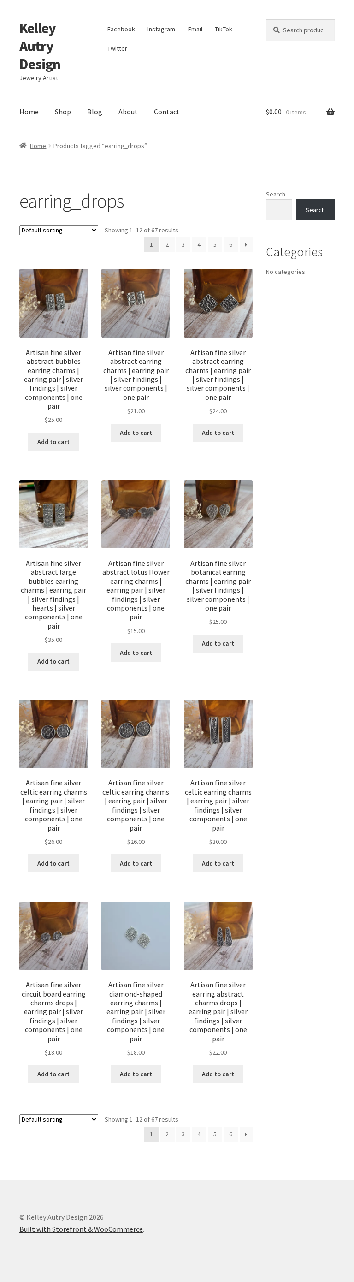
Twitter (117, 48)
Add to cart (53, 442)
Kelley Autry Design (39, 46)
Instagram (161, 29)
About (128, 111)
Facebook (121, 29)
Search (275, 194)
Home (29, 111)
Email (195, 29)
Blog (94, 111)
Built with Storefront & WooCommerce (81, 1229)
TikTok (223, 29)
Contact (167, 111)
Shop (63, 111)
